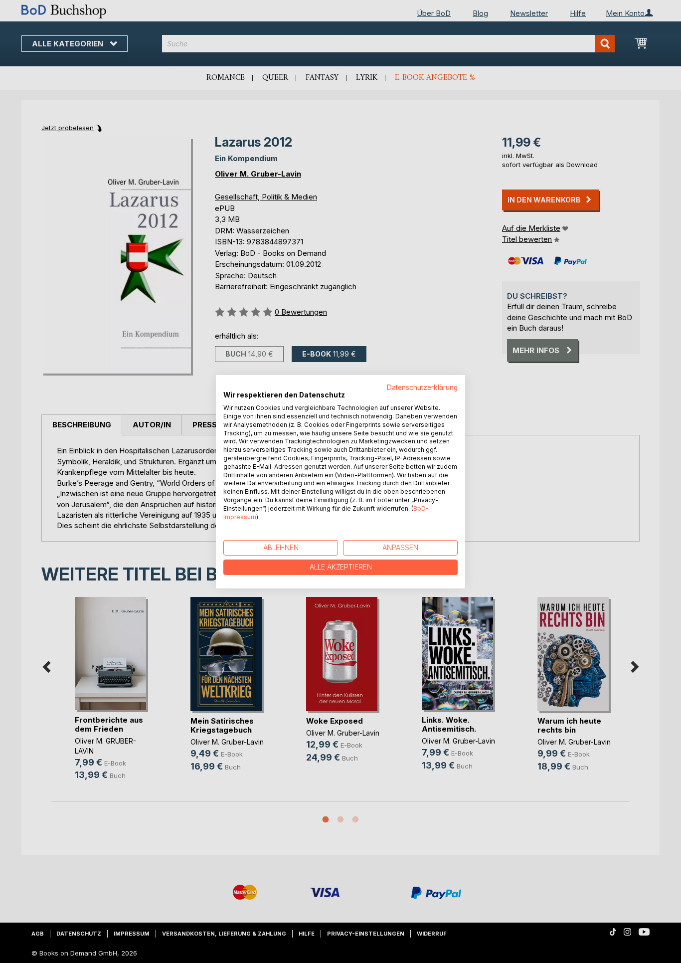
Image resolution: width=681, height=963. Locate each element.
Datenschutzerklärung (422, 387)
